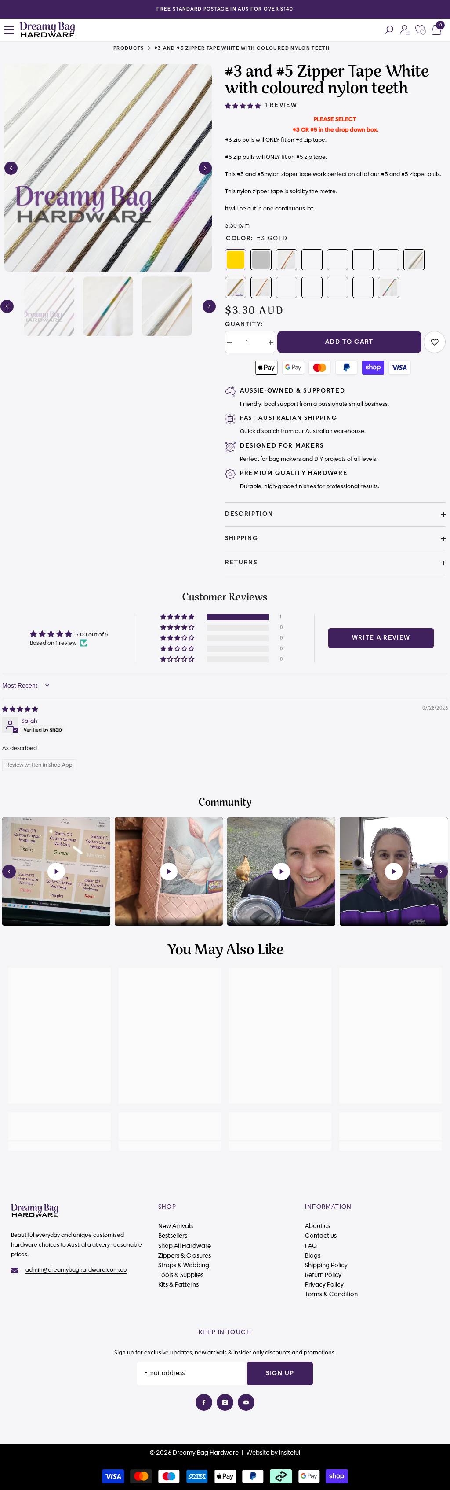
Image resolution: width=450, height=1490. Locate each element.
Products (128, 48)
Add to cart (349, 342)
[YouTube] (246, 1402)
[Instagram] (225, 1402)
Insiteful (289, 1453)
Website (258, 1453)
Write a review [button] (381, 638)
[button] (11, 168)
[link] (435, 342)
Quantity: (244, 324)
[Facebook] (204, 1402)
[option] (225, 9)
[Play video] (56, 871)
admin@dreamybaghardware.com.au (76, 1269)
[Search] (389, 30)
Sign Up (280, 1373)
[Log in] (405, 30)
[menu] (9, 30)
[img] (20, 709)
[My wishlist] (420, 30)
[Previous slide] (9, 871)
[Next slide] (441, 871)
